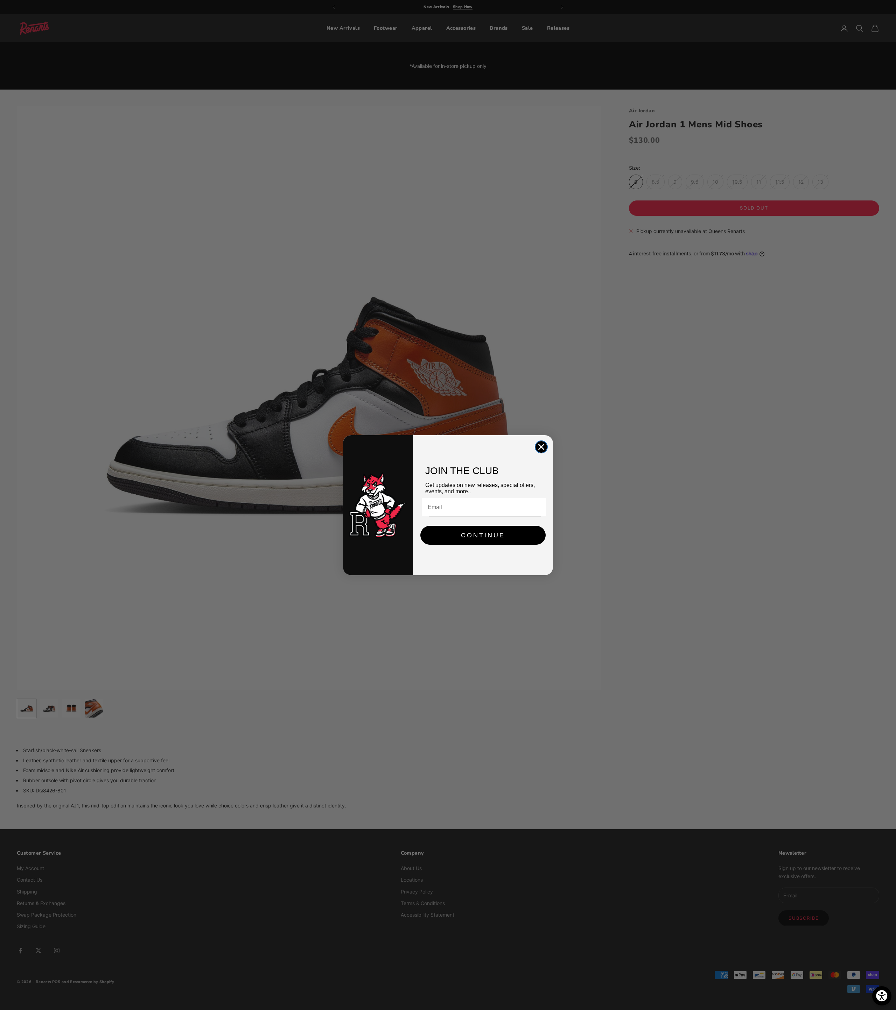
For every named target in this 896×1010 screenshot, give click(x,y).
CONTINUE (483, 535)
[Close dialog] (541, 447)
